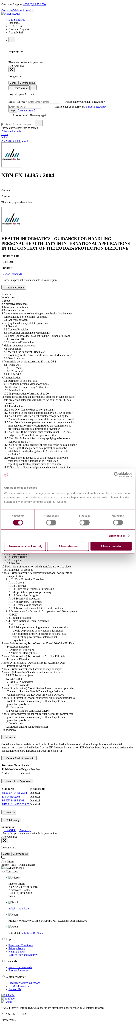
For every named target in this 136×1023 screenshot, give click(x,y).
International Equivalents (19, 781)
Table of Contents (15, 287)
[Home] (10, 13)
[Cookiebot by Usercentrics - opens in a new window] (116, 474)
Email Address (50, 101)
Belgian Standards (11, 273)
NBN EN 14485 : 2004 (14, 140)
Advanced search (11, 131)
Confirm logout (27, 82)
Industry (10, 812)
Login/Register (20, 88)
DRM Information (18, 986)
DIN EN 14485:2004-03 (16, 804)
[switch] (51, 522)
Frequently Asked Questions (24, 982)
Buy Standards (16, 19)
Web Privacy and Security (23, 954)
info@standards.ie (18, 908)
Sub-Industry (12, 820)
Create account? (26, 110)
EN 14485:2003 (11, 796)
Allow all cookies (111, 546)
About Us (28, 10)
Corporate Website (11, 10)
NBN (4, 137)
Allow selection (68, 546)
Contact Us (14, 989)
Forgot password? (96, 106)
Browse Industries (18, 970)
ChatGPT (10, 830)
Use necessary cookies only (25, 546)
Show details (117, 535)
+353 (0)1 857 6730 (34, 4)
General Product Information (20, 758)
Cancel (13, 82)
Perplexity (25, 830)
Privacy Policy (16, 948)
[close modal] (11, 69)
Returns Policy (16, 951)
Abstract (10, 737)
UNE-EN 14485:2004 (14, 792)
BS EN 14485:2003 (13, 800)
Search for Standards (20, 967)
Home (4, 134)
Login (12, 110)
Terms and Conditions (20, 945)
